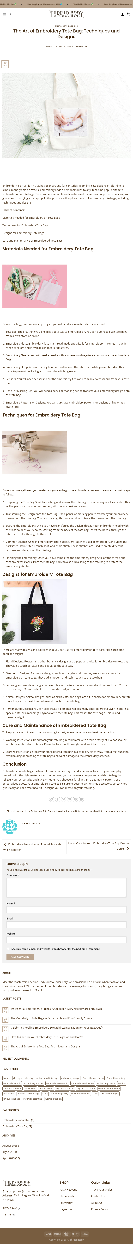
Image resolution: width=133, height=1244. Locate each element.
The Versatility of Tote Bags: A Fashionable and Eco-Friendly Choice (51, 1018)
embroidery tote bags (103, 198)
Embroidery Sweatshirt (16, 1120)
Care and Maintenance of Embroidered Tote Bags (32, 240)
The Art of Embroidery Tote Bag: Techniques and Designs (45, 1046)
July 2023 (7, 1152)
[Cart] (129, 14)
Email (10, 918)
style (95, 1093)
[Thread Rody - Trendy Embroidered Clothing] (66, 14)
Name (10, 903)
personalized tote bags (97, 811)
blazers (6, 1078)
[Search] (10, 14)
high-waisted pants (86, 1088)
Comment (12, 875)
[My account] (122, 14)
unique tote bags (117, 811)
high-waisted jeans (65, 1088)
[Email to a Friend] (69, 799)
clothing (29, 1078)
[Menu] (4, 14)
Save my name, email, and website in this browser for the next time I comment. (56, 948)
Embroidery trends (106, 1083)
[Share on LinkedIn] (81, 799)
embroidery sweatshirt (57, 1083)
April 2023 (8, 1158)
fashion (121, 1083)
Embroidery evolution (93, 1078)
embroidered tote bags (74, 811)
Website (10, 933)
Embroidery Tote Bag (66, 26)
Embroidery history (116, 1078)
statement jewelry (59, 1093)
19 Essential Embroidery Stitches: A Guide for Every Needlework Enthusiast (56, 1008)
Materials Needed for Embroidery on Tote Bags (31, 217)
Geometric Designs (17, 673)
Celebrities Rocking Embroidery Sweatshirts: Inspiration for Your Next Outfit (57, 1027)
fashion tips (30, 1088)
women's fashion (53, 1098)
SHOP (64, 1182)
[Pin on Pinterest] (75, 799)
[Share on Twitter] (63, 799)
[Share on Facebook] (57, 799)
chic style (17, 1078)
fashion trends (46, 1088)
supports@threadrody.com (27, 1191)
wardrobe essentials (32, 1098)
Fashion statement (12, 1088)
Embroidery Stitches (33, 1083)
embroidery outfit (12, 1083)
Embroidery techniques (82, 1083)
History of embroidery (109, 1088)
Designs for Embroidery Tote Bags (23, 233)
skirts (45, 1093)
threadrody (80, 46)
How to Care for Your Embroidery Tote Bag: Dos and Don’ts (47, 1037)
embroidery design (70, 1078)
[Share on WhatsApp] (51, 799)
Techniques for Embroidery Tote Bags (25, 225)
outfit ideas (8, 1093)
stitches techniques (80, 1093)
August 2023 (10, 1145)
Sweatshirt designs (110, 1093)
